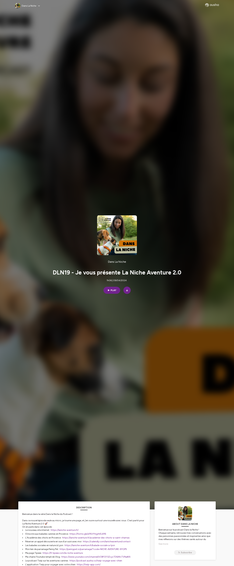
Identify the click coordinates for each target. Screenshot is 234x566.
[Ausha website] (212, 5)
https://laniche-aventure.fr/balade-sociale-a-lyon (90, 545)
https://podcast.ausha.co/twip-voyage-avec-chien (96, 560)
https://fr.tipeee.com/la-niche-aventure (63, 553)
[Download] (127, 290)
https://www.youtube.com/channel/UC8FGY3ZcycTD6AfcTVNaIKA (95, 556)
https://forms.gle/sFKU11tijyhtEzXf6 (88, 534)
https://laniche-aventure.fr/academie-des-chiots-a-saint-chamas (96, 537)
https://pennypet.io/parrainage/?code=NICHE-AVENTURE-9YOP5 (93, 549)
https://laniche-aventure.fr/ (64, 530)
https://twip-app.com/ (88, 564)
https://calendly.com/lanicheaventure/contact (107, 541)
